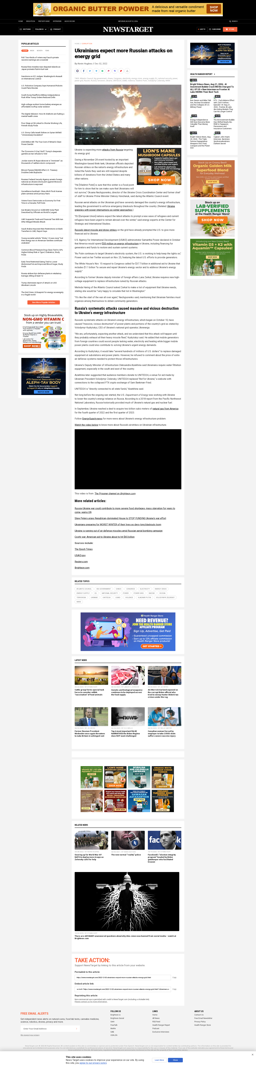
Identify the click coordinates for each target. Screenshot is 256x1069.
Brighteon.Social (117, 1018)
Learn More (159, 1060)
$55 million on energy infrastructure (120, 243)
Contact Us (199, 1015)
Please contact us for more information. (91, 1002)
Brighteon (30, 21)
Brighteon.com (82, 567)
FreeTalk (114, 1025)
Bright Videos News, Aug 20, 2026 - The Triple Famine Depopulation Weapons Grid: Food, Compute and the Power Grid (200, 142)
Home (20, 21)
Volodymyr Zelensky (156, 81)
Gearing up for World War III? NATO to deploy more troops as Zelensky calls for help (89, 857)
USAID (124, 81)
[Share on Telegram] (96, 71)
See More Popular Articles (43, 302)
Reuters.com (81, 561)
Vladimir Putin (141, 81)
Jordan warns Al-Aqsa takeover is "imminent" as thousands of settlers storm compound (42, 162)
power (175, 78)
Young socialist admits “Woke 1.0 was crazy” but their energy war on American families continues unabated (42, 240)
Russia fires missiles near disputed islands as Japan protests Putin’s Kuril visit (40, 68)
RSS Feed (156, 1022)
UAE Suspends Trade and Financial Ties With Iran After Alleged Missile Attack (42, 220)
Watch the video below (86, 424)
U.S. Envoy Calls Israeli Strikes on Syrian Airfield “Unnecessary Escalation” (41, 133)
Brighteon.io (115, 1015)
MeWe (113, 1028)
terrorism (101, 81)
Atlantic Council (86, 78)
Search (235, 21)
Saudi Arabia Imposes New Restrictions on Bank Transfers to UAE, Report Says (42, 230)
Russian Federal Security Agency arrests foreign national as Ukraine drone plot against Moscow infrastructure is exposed (41, 181)
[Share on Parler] (109, 71)
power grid (79, 81)
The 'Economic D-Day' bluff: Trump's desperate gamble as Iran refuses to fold (41, 152)
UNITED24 (117, 81)
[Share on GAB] (103, 71)
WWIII (167, 81)
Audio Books (70, 21)
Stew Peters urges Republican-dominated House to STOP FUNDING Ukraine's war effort (120, 518)
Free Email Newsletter (203, 1018)
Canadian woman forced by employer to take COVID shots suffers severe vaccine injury (162, 733)
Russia (94, 81)
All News (156, 1018)
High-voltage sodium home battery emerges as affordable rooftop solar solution (41, 105)
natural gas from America (165, 408)
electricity (127, 78)
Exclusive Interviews (160, 1032)
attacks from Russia (112, 149)
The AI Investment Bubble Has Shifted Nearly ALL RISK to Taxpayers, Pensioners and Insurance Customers (224, 124)
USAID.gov (80, 555)
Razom (87, 81)
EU (156, 78)
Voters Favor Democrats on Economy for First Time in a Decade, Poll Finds (40, 202)
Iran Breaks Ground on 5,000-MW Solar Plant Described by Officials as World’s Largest (40, 211)
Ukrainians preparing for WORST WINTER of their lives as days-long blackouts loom (118, 524)
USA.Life (114, 1035)
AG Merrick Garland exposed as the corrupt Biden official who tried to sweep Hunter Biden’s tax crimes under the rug (163, 693)
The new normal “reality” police (126, 855)
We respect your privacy (30, 1035)
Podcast (155, 1028)
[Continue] (76, 1028)
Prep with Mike (44, 21)
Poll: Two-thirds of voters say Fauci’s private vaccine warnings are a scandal (40, 58)
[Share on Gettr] (121, 71)
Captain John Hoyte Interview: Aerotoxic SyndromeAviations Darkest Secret (222, 140)
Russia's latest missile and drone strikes (96, 230)
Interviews (57, 21)
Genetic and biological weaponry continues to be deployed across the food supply (126, 692)
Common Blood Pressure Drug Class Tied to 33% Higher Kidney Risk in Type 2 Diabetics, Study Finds (42, 252)
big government (100, 78)
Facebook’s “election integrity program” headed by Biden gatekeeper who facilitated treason (162, 858)
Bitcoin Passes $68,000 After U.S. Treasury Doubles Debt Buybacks (39, 171)
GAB (112, 1032)
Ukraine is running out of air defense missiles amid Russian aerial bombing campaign (119, 530)
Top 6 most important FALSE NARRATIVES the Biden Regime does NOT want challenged (125, 733)
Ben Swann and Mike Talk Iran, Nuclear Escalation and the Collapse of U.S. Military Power (200, 104)
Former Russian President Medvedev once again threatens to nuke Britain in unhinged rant (90, 733)
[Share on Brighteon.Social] (78, 71)
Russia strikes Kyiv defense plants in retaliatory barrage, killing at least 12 (41, 274)
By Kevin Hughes (83, 63)
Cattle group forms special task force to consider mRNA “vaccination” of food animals (89, 692)
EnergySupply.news (92, 418)
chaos (110, 78)
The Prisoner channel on (115, 493)
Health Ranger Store (202, 1025)
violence (131, 81)
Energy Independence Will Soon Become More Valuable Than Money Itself (200, 123)
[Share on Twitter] (90, 71)
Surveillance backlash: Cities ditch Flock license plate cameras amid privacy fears (41, 192)
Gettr (113, 1022)
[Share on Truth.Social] (115, 71)
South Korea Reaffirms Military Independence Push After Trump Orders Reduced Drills (40, 96)
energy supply (148, 78)
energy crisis (136, 78)
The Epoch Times (84, 549)
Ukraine (109, 81)
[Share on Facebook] (84, 71)
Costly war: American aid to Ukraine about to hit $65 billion (105, 536)
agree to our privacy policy (93, 1063)
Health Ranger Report (201, 74)
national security (165, 78)
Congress (118, 78)
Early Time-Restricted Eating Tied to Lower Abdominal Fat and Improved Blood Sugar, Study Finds (42, 264)
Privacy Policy (200, 1022)
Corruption (87, 44)
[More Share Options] (127, 71)
